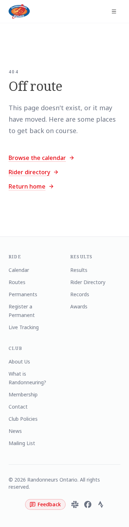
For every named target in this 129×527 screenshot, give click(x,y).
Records (79, 294)
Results (78, 270)
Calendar (19, 270)
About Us (19, 361)
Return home (27, 186)
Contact (18, 406)
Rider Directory (87, 282)
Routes (17, 282)
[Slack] (74, 504)
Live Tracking (24, 327)
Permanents (23, 294)
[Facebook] (87, 504)
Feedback (49, 504)
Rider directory (29, 172)
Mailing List (22, 443)
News (15, 431)
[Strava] (100, 504)
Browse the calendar (37, 158)
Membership (23, 394)
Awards (78, 306)
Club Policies (23, 418)
